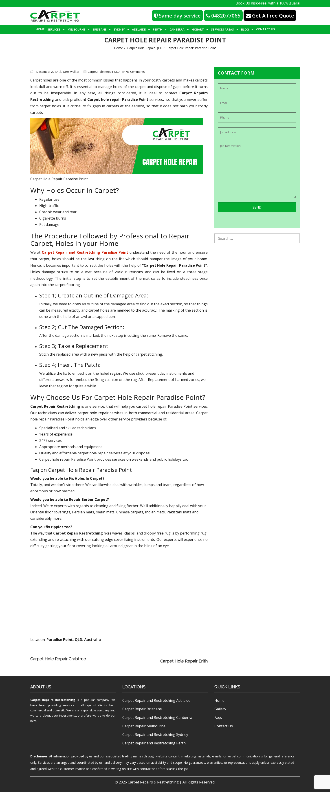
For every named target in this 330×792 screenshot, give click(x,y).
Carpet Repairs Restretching (52, 700)
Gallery (220, 708)
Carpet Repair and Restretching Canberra (157, 717)
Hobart (198, 29)
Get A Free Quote (272, 15)
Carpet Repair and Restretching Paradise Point (85, 252)
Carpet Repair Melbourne (143, 726)
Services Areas (222, 29)
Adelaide (139, 29)
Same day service (179, 15)
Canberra (177, 29)
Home (40, 29)
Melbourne (76, 29)
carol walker (71, 72)
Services (53, 29)
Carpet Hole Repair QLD (144, 48)
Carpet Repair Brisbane (142, 708)
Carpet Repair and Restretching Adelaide (156, 700)
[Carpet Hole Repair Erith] (124, 661)
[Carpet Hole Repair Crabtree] (150, 654)
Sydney (119, 29)
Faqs (218, 717)
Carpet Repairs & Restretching (153, 782)
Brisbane (99, 29)
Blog (245, 29)
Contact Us (265, 29)
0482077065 (225, 15)
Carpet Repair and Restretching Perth (154, 743)
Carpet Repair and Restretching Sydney (155, 734)
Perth (157, 29)
